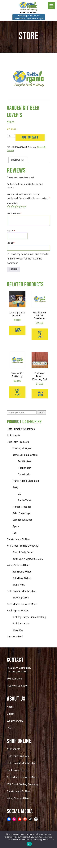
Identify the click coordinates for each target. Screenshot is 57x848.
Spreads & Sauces (22, 519)
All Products (13, 435)
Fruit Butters (25, 461)
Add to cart (30, 137)
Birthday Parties (21, 623)
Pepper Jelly (25, 467)
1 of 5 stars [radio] (8, 207)
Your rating (12, 203)
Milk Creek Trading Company (22, 545)
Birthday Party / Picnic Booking (29, 617)
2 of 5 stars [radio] (12, 207)
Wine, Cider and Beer (18, 565)
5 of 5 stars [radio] (24, 207)
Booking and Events (17, 610)
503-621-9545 (14, 678)
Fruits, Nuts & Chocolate (25, 480)
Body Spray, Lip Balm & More (27, 558)
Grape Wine (18, 584)
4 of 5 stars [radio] (20, 207)
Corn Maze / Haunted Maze (22, 604)
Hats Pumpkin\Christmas (21, 428)
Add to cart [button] (40, 334)
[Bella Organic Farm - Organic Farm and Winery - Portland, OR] (28, 6)
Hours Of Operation (17, 685)
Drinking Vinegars (22, 448)
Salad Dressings (21, 513)
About (10, 706)
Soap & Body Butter (22, 552)
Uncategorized (15, 636)
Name (11, 230)
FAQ (9, 727)
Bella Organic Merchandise (21, 591)
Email (11, 242)
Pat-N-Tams (24, 500)
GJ (19, 493)
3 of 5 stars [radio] (16, 207)
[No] (53, 839)
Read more (18, 330)
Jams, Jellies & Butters (25, 454)
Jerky (15, 487)
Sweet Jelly (24, 474)
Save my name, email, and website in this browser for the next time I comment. (27, 258)
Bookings (17, 630)
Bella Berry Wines (22, 571)
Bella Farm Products (18, 441)
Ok (29, 844)
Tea (14, 532)
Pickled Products (21, 506)
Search (41, 412)
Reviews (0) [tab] (17, 159)
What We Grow (15, 720)
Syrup (15, 526)
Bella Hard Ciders (21, 578)
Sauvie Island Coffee (18, 539)
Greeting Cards (20, 597)
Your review (14, 213)
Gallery (10, 713)
